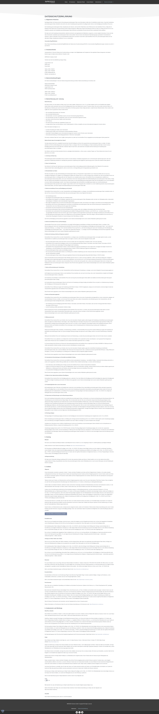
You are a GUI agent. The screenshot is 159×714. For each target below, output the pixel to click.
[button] (98, 2)
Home (66, 2)
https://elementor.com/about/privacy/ (81, 569)
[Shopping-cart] (82, 712)
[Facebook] (77, 712)
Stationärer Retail (81, 2)
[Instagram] (79, 712)
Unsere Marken (90, 2)
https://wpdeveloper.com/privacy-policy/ (85, 579)
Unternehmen (98, 2)
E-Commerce (72, 2)
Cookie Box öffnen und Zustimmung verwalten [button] (56, 513)
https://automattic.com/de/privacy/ (102, 634)
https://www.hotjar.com (53, 641)
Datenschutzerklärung (83, 708)
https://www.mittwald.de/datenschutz (77, 445)
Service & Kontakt (108, 2)
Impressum (73, 708)
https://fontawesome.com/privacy (96, 604)
